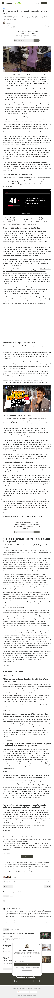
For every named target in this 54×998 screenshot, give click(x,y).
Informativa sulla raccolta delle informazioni (26, 968)
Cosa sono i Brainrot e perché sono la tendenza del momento (18, 934)
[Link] (1, 174)
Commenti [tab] (6, 896)
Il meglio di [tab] (6, 929)
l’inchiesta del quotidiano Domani (26, 475)
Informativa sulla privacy (27, 970)
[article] (27, 937)
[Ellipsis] (50, 908)
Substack (20, 995)
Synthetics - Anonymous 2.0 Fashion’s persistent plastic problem (23, 516)
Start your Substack (23, 992)
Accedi (50, 3)
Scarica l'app (33, 992)
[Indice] (1, 499)
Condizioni (29, 988)
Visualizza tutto (8, 969)
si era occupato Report (31, 503)
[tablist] (8, 896)
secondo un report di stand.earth (33, 259)
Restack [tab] (11, 896)
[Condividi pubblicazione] (39, 3)
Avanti (46, 886)
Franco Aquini (12, 939)
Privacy (24, 988)
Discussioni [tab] (16, 929)
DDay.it (9, 710)
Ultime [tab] (11, 929)
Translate (6, 8)
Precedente (9, 886)
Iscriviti (44, 3)
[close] (40, 945)
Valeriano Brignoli (10, 908)
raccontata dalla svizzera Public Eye (36, 356)
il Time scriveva (24, 247)
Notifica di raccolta (37, 988)
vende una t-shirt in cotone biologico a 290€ (30, 448)
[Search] (36, 3)
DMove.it (10, 801)
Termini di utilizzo (26, 967)
